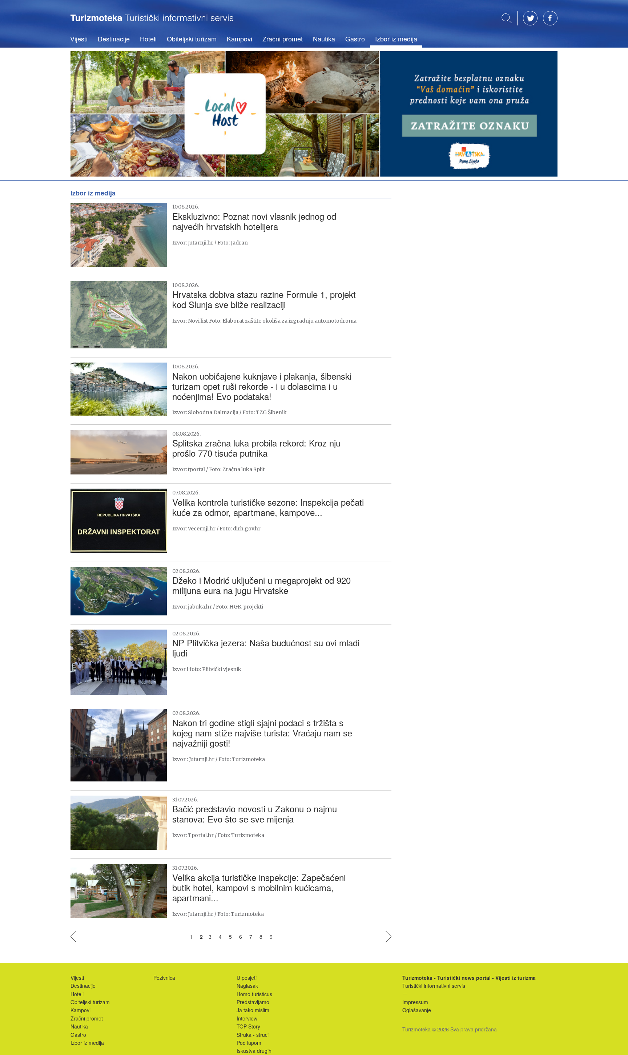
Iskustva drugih (254, 1050)
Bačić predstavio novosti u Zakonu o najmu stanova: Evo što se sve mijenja (254, 813)
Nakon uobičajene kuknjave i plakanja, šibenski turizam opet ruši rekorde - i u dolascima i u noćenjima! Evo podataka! (261, 386)
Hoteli (148, 38)
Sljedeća (388, 936)
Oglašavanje (416, 1010)
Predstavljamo (253, 1002)
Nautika (324, 38)
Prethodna (73, 936)
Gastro (355, 38)
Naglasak (247, 985)
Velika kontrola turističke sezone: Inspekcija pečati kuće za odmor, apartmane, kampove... (268, 507)
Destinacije (114, 38)
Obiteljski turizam (192, 38)
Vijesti (79, 38)
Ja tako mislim (253, 1010)
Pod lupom (249, 1042)
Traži (507, 18)
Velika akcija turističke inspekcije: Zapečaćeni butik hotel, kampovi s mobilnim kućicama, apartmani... (259, 887)
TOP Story (248, 1026)
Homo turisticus (254, 994)
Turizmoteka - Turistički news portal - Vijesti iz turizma (152, 23)
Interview (247, 1018)
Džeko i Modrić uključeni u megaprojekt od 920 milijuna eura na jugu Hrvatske (261, 585)
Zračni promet (282, 38)
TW (530, 18)
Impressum (415, 1002)
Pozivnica (164, 977)
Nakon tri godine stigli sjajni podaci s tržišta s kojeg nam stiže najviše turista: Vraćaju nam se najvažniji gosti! (262, 732)
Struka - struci (253, 1034)
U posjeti (247, 977)
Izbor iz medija (396, 38)
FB (550, 18)
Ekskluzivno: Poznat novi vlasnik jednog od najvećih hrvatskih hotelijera (254, 221)
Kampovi (239, 38)
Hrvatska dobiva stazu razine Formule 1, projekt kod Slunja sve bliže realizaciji (264, 299)
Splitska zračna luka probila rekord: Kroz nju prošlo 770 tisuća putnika (256, 447)
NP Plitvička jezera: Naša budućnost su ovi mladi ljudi (265, 647)
